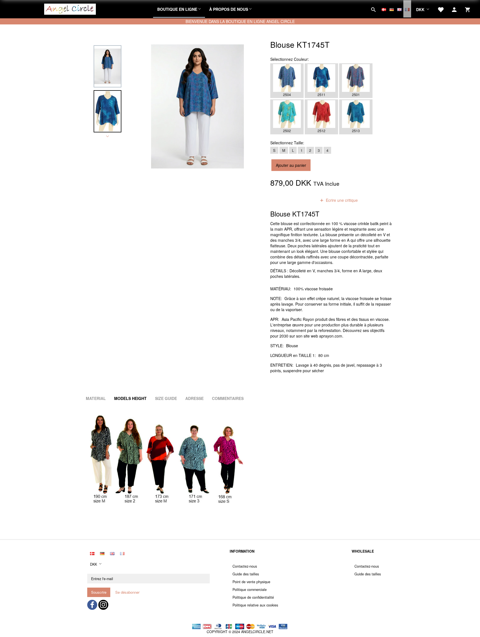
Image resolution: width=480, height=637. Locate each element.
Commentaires (228, 398)
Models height (130, 398)
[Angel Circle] (70, 8)
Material (96, 398)
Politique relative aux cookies (255, 605)
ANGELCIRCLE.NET (257, 631)
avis (306, 200)
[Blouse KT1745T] (197, 106)
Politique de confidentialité (253, 597)
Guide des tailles (245, 573)
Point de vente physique (251, 581)
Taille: (287, 142)
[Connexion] (454, 8)
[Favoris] (440, 8)
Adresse (194, 398)
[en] (399, 8)
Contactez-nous (244, 566)
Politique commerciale (249, 589)
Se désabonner (127, 592)
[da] (384, 8)
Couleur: (289, 59)
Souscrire (98, 592)
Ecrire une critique (341, 200)
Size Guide (166, 398)
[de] (392, 8)
